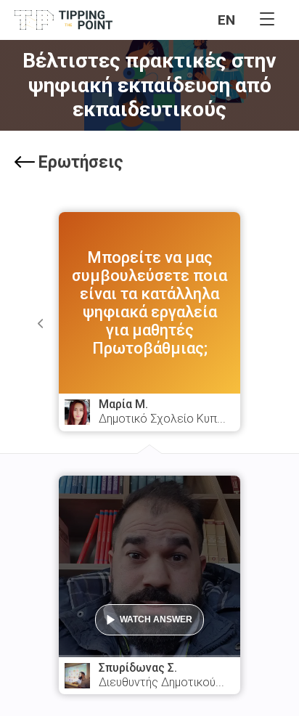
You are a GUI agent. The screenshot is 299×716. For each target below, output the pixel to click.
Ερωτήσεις (80, 162)
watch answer (156, 619)
